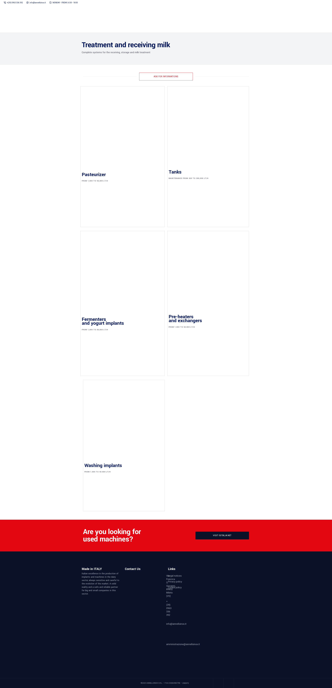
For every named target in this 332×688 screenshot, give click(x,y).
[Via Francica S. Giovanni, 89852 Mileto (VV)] (142, 586)
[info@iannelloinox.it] (142, 632)
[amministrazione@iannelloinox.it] (142, 653)
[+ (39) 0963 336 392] (142, 610)
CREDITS (185, 683)
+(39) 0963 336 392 (15, 3)
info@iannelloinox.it (38, 3)
